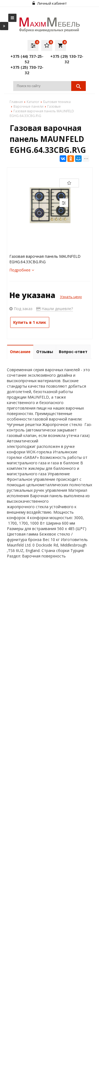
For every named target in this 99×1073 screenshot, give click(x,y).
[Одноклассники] (70, 158)
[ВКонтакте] (63, 158)
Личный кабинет (51, 3)
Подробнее (20, 270)
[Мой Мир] (78, 158)
